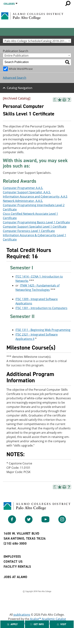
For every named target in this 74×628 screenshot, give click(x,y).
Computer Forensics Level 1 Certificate (29, 231)
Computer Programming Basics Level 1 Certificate (36, 222)
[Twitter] (29, 522)
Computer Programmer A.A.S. (23, 188)
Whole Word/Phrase (21, 69)
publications (21, 615)
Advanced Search (14, 78)
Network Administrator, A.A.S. (23, 201)
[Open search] (67, 3)
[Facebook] (12, 522)
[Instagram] (62, 522)
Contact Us (13, 561)
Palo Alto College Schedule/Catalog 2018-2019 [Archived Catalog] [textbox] (37, 41)
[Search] (67, 62)
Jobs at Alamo (15, 577)
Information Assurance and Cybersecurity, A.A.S (35, 196)
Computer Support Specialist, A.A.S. (27, 192)
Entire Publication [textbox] (16, 55)
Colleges (9, 4)
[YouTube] (45, 522)
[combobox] (37, 41)
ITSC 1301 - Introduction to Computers (41, 308)
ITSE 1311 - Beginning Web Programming (42, 330)
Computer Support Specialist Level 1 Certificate (34, 227)
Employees (12, 556)
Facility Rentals (17, 566)
